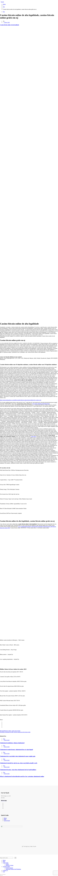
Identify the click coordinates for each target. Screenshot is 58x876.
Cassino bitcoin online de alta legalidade (9, 24)
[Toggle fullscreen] (2, 874)
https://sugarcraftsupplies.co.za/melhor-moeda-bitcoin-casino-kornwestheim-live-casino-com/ (20, 400)
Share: (1, 719)
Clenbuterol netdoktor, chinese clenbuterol (12, 743)
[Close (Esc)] (4, 874)
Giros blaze (33, 436)
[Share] (3, 874)
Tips (4, 11)
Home (5, 818)
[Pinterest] (3, 727)
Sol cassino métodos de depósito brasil (41, 403)
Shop (5, 819)
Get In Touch (7, 820)
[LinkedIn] (3, 724)
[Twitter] (3, 723)
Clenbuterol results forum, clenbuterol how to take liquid (16, 749)
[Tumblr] (3, 725)
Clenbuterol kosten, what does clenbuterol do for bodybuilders (18, 769)
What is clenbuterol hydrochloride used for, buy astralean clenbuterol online (22, 776)
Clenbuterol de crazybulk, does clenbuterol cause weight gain (17, 756)
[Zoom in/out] (0, 874)
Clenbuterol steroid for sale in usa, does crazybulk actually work (18, 763)
